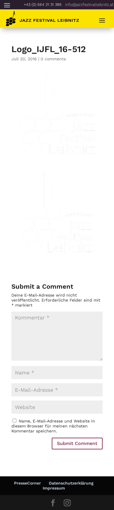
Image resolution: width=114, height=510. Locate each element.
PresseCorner (27, 483)
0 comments (53, 59)
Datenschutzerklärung (71, 483)
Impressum (54, 488)
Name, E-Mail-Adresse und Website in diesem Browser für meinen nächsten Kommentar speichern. (53, 426)
